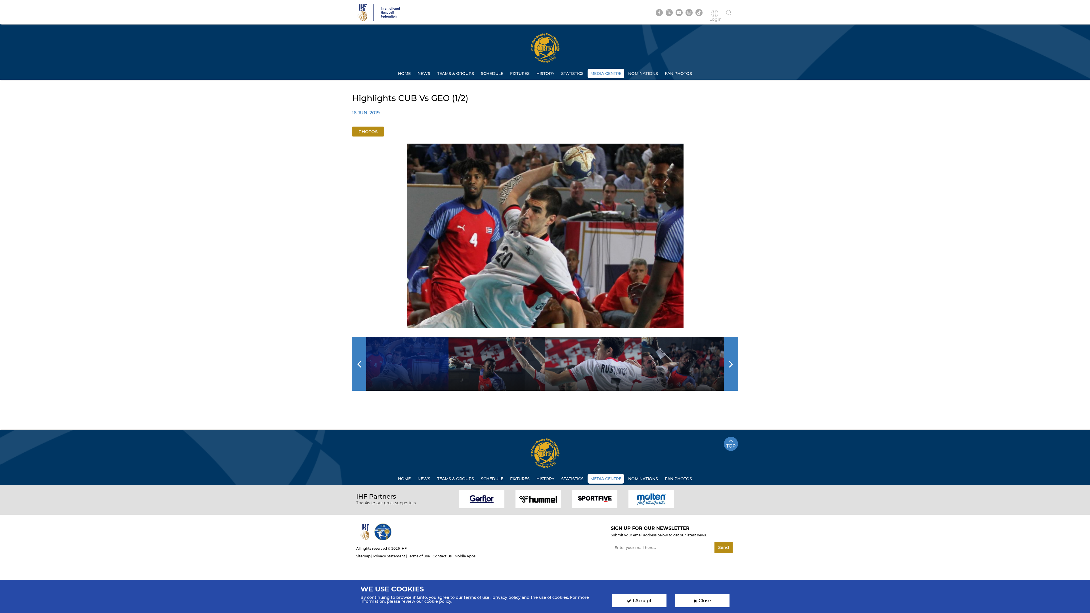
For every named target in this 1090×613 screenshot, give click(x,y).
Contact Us (442, 556)
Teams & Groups (455, 73)
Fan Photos (678, 73)
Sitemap (363, 556)
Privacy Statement (389, 556)
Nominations (643, 73)
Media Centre (605, 73)
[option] (545, 236)
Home (404, 73)
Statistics (572, 73)
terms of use (476, 597)
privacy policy (506, 597)
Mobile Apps (464, 556)
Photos (368, 131)
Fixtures (520, 73)
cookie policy (437, 601)
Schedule (492, 73)
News (424, 73)
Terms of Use (419, 556)
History (545, 73)
